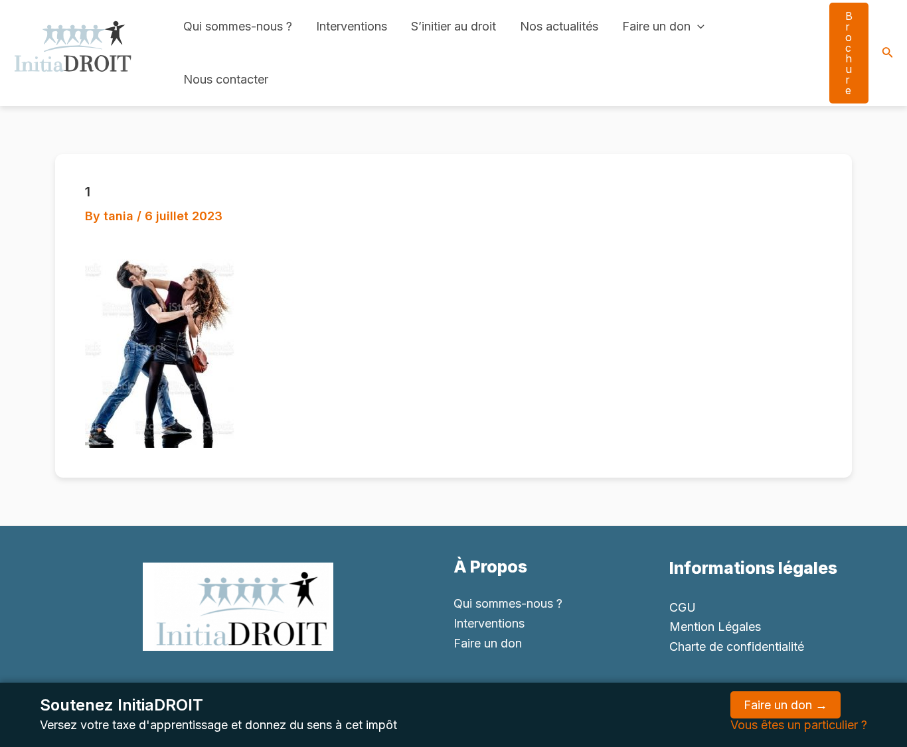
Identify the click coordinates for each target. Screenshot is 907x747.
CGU (682, 607)
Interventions (351, 26)
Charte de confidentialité (736, 646)
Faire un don (656, 26)
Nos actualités (559, 26)
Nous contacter (225, 79)
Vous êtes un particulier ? (798, 725)
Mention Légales (715, 627)
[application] (697, 26)
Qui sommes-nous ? (237, 26)
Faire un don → (785, 705)
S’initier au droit (453, 26)
